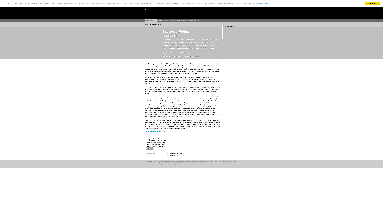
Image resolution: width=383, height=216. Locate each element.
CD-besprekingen (150, 20)
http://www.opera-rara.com (174, 153)
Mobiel (169, 164)
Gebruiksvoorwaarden (150, 164)
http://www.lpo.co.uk (172, 155)
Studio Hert (186, 164)
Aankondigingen (179, 20)
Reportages (169, 20)
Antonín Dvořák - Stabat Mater (156, 143)
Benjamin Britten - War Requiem (156, 139)
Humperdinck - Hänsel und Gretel (156, 141)
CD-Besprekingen (150, 24)
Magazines (189, 20)
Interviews (160, 20)
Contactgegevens (161, 164)
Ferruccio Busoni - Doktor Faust (156, 147)
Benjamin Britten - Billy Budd (155, 145)
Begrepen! (372, 3)
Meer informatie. (265, 3)
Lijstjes (196, 20)
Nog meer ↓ (149, 148)
